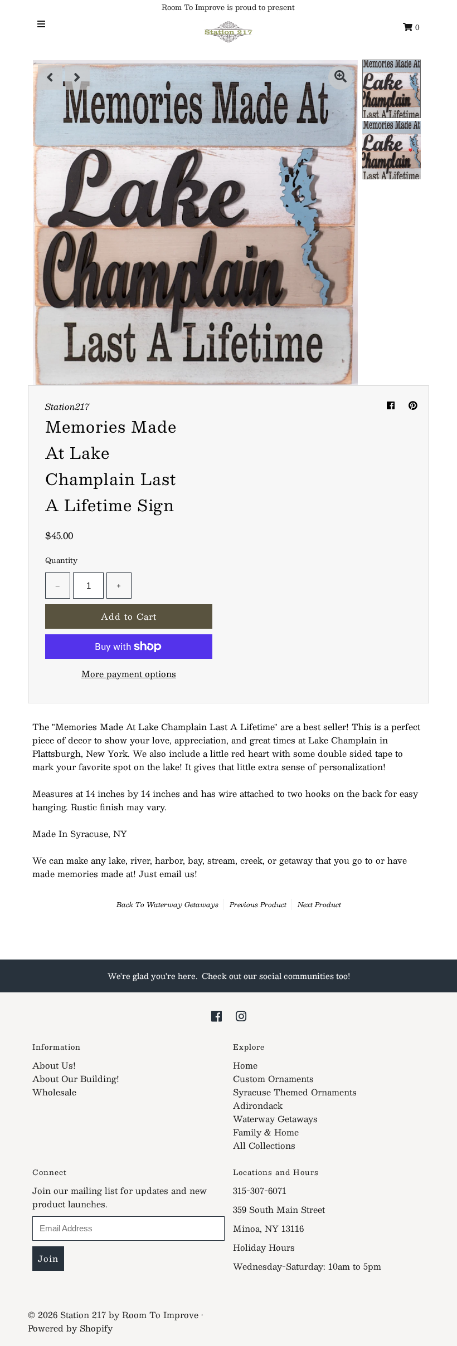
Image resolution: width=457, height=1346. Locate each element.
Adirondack (258, 1105)
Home (245, 1065)
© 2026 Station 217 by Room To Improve (113, 1314)
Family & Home (266, 1132)
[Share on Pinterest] (413, 405)
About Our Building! (75, 1078)
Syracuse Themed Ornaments (295, 1092)
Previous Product (258, 904)
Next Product (319, 904)
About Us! (54, 1065)
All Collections (264, 1145)
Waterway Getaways (182, 904)
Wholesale (54, 1092)
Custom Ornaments (273, 1078)
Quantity (61, 560)
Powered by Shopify (70, 1328)
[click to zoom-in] (340, 77)
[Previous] (50, 77)
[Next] (77, 77)
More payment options (128, 674)
